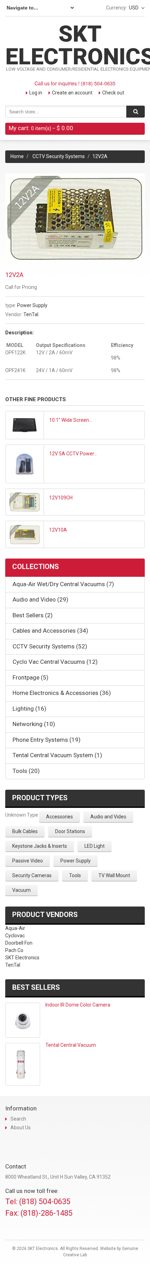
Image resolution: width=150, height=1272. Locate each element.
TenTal (30, 314)
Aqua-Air (15, 928)
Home (17, 156)
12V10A (58, 530)
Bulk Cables (25, 831)
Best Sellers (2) (33, 615)
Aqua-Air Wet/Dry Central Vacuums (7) (63, 584)
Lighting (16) (29, 708)
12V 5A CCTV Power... (73, 453)
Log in (35, 92)
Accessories (59, 816)
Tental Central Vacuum (70, 1045)
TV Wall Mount (114, 875)
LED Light (94, 846)
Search (18, 1119)
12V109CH (61, 497)
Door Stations (70, 831)
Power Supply (32, 305)
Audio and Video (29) (40, 599)
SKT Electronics (22, 957)
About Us (20, 1127)
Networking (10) (34, 723)
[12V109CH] (25, 502)
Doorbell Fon (18, 943)
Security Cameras (32, 875)
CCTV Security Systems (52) (50, 646)
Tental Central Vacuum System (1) (57, 755)
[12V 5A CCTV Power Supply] (25, 464)
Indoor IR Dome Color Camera (77, 1005)
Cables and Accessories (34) (50, 630)
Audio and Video (108, 816)
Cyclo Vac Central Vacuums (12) (55, 661)
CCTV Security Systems (58, 156)
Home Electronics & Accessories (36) (62, 692)
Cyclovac (15, 935)
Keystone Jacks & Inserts (39, 846)
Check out (113, 92)
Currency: (116, 7)
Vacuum (21, 890)
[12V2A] (75, 177)
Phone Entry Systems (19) (47, 739)
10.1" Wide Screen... (70, 420)
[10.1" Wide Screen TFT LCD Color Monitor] (25, 425)
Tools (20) (26, 770)
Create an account (72, 92)
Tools (75, 875)
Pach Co (14, 950)
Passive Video (27, 861)
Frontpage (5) (30, 677)
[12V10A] (25, 534)
